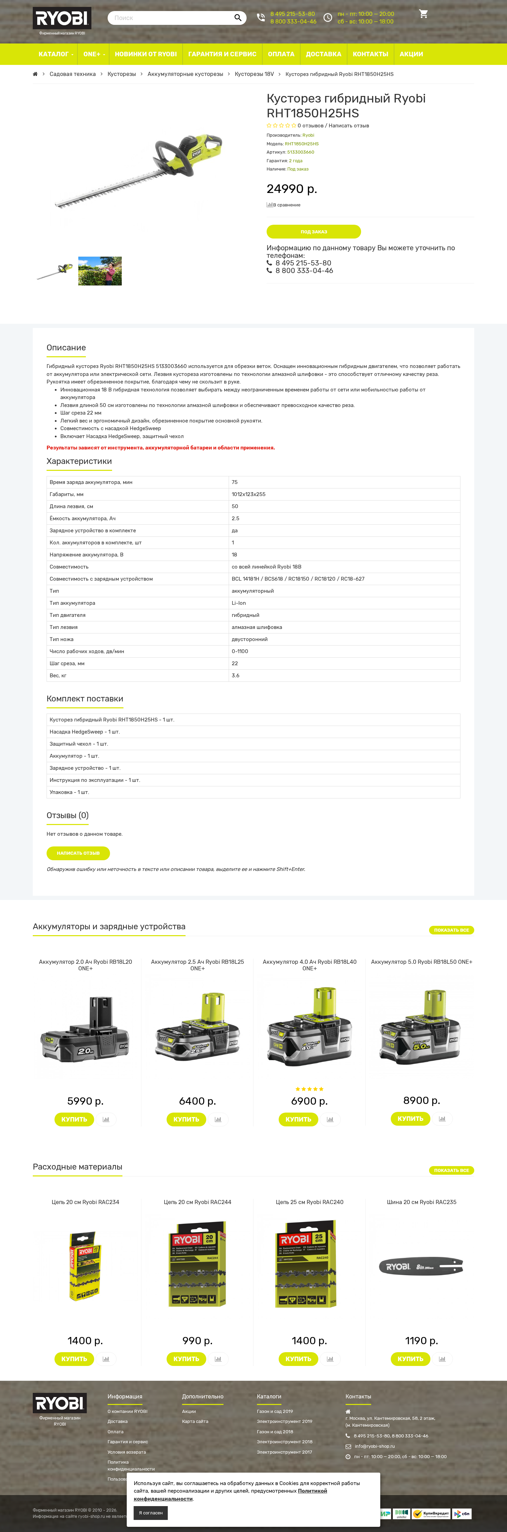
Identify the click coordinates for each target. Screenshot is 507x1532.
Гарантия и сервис (128, 1441)
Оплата (115, 1431)
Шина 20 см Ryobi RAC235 (422, 1202)
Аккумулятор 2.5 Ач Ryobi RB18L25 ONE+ (197, 965)
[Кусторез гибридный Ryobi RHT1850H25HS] (55, 271)
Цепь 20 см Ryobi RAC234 (85, 1202)
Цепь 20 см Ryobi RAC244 (197, 1202)
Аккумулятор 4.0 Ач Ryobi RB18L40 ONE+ (310, 965)
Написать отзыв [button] (78, 853)
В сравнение (286, 204)
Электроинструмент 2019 (284, 1421)
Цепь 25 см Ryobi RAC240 (310, 1202)
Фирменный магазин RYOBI (62, 17)
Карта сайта (195, 1421)
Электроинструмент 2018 (284, 1441)
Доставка (118, 1421)
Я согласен (151, 1512)
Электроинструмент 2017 (284, 1452)
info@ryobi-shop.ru (374, 1446)
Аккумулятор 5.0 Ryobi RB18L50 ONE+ (422, 962)
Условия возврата (127, 1452)
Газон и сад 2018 (275, 1431)
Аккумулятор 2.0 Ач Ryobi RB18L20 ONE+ (85, 965)
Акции (189, 1411)
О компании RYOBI (128, 1411)
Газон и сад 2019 (275, 1411)
